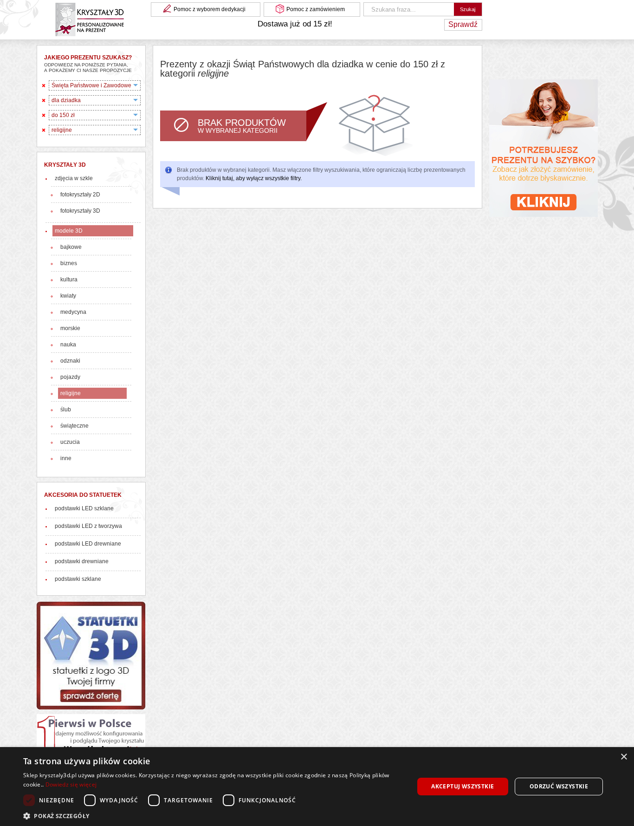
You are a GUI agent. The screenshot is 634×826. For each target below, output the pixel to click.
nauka (68, 344)
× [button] (623, 757)
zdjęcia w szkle (74, 178)
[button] (212, 815)
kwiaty (68, 296)
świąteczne (74, 426)
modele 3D (69, 231)
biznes (68, 263)
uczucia (70, 442)
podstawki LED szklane (84, 508)
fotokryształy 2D (80, 194)
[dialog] (317, 786)
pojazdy (70, 377)
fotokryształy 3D (80, 211)
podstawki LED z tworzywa (88, 526)
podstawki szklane (78, 579)
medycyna (73, 312)
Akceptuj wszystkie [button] (462, 786)
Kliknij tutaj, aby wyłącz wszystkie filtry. (254, 178)
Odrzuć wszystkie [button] (559, 786)
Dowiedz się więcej (71, 784)
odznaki (70, 361)
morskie (70, 328)
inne (65, 458)
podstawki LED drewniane (88, 543)
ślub (65, 409)
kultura (69, 279)
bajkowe (71, 247)
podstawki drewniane (82, 561)
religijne (70, 393)
